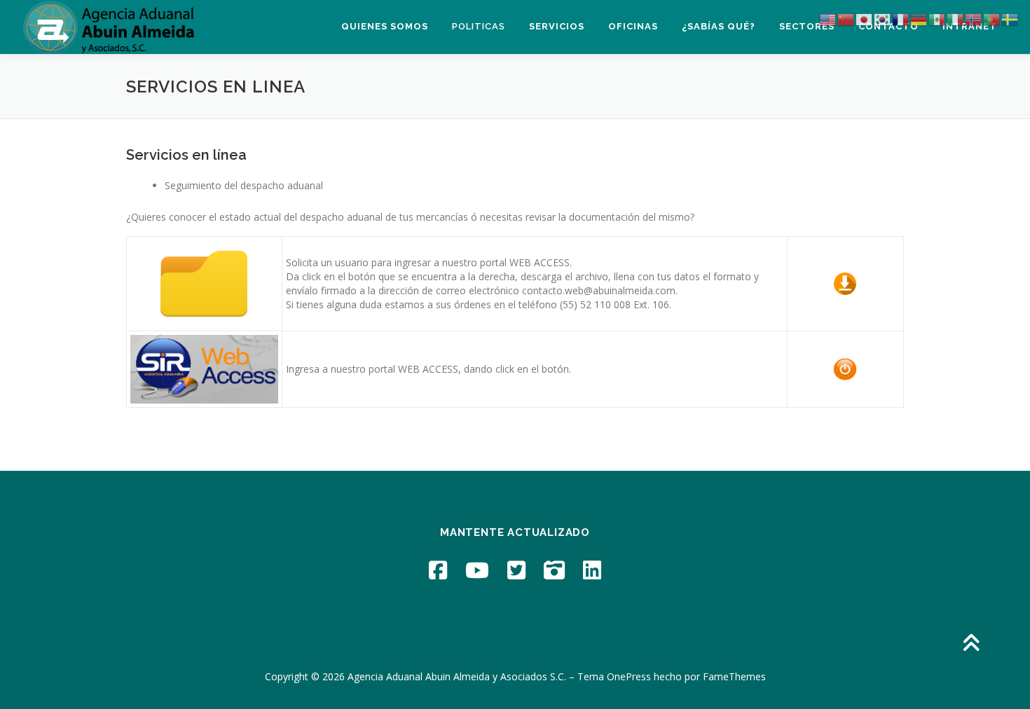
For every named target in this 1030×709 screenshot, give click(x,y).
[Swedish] (1010, 18)
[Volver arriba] (971, 644)
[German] (919, 18)
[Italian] (956, 18)
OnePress (629, 676)
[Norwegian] (974, 18)
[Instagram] (554, 570)
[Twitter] (516, 570)
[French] (901, 18)
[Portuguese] (992, 18)
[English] (828, 18)
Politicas (478, 26)
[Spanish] (937, 18)
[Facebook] (438, 570)
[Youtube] (477, 570)
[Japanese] (865, 18)
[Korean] (883, 18)
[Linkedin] (592, 570)
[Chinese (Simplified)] (846, 18)
